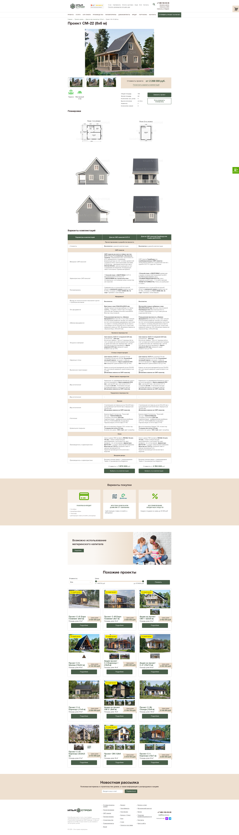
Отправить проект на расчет (169, 14)
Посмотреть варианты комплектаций (146, 85)
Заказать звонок (164, 5)
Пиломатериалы (110, 14)
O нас (122, 822)
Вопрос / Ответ (125, 815)
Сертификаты (117, 5)
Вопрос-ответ (142, 805)
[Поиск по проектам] (154, 5)
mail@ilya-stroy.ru (164, 815)
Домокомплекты (124, 14)
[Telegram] (170, 818)
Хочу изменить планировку (159, 101)
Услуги (78, 14)
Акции (136, 5)
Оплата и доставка (127, 5)
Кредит (134, 14)
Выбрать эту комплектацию (119, 471)
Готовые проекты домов (108, 806)
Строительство (108, 820)
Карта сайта (142, 823)
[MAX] (166, 818)
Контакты (146, 5)
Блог (140, 5)
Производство (98, 14)
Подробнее (78, 550)
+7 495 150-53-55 (163, 3)
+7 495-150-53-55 (164, 812)
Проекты (71, 14)
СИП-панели (87, 14)
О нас (109, 5)
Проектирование (108, 810)
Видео (140, 812)
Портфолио (143, 14)
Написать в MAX (164, 7)
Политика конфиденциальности (145, 816)
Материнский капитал (145, 808)
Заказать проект (159, 94)
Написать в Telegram (163, 9)
